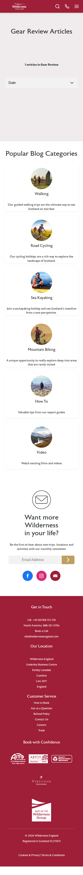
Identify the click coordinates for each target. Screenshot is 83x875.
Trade (41, 730)
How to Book (41, 702)
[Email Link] (55, 576)
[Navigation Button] (76, 6)
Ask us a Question (41, 708)
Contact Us (41, 719)
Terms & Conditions (53, 855)
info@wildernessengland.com (41, 636)
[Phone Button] (67, 6)
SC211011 (55, 841)
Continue (68, 560)
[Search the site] (57, 6)
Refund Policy (41, 713)
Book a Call (41, 631)
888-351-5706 (51, 625)
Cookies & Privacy (29, 855)
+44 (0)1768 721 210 (44, 620)
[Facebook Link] (27, 576)
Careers (41, 725)
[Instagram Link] (41, 576)
